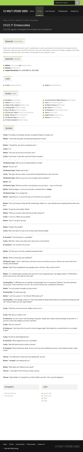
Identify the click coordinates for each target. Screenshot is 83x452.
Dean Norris (21, 117)
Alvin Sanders (57, 107)
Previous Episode (10, 393)
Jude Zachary (56, 117)
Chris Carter (14, 65)
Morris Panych (23, 120)
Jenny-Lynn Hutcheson (26, 112)
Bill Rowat (61, 105)
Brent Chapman (16, 102)
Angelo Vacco (59, 115)
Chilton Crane (25, 105)
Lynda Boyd (16, 100)
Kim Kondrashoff (22, 115)
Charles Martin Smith (61, 110)
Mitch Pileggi (71, 100)
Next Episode (9, 396)
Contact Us (74, 11)
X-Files (39, 11)
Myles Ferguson (21, 110)
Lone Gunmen (50, 11)
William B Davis (21, 107)
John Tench (53, 112)
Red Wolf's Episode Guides (15, 11)
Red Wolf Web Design (11, 448)
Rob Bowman (15, 68)
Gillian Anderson (16, 85)
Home (32, 11)
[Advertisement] (60, 420)
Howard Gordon (26, 65)
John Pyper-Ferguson (56, 102)
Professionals (62, 11)
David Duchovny (56, 85)
